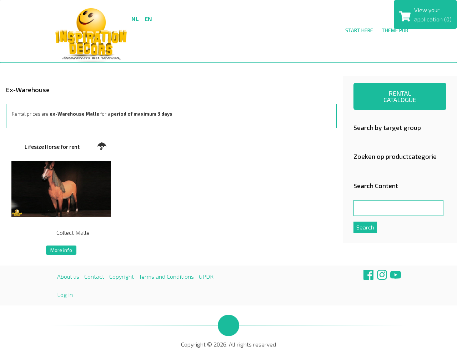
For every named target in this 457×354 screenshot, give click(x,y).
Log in (65, 294)
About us (68, 276)
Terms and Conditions (166, 276)
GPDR (206, 276)
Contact (94, 276)
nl (135, 18)
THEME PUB (395, 30)
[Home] (91, 33)
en (148, 18)
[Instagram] (382, 277)
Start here (359, 30)
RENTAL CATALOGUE (399, 96)
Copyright (121, 276)
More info (61, 250)
